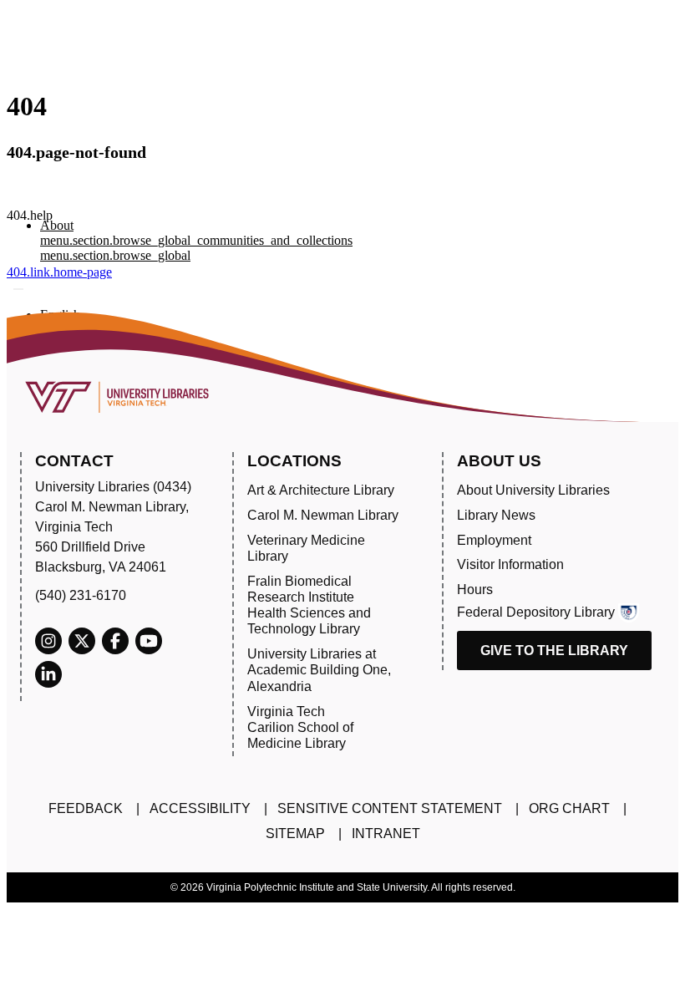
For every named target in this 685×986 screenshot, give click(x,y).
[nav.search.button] (18, 289)
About (57, 225)
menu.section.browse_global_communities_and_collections (196, 240)
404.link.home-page (59, 272)
